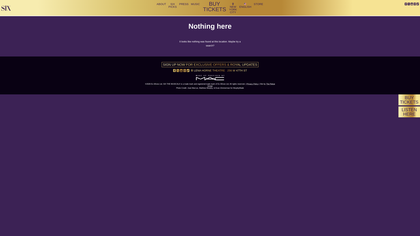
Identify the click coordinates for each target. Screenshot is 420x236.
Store (258, 4)
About (161, 4)
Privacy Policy (252, 84)
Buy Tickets (214, 6)
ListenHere (409, 111)
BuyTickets (409, 99)
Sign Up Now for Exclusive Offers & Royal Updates (210, 64)
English (245, 6)
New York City (233, 9)
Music (195, 4)
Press (184, 4)
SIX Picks (172, 5)
